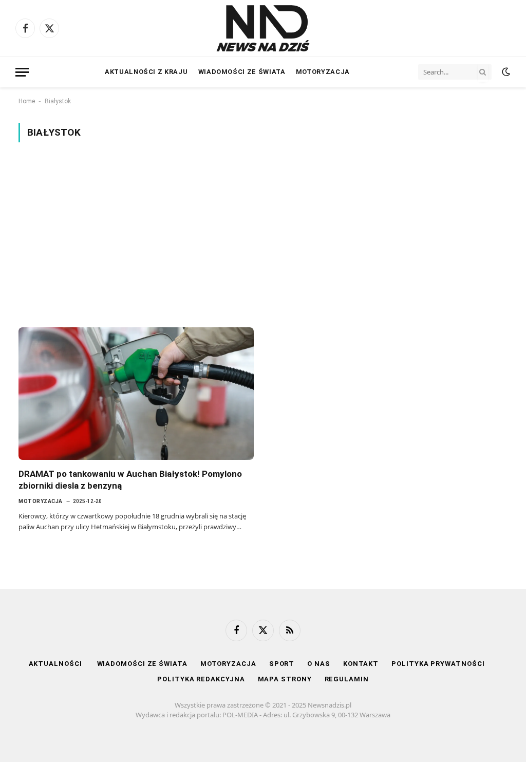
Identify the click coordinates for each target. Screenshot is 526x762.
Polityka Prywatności (437, 663)
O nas (318, 663)
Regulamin (347, 679)
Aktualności (56, 663)
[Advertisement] (263, 235)
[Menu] (22, 72)
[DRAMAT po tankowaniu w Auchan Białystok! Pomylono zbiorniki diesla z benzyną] (136, 393)
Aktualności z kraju (146, 72)
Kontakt (361, 663)
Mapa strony (285, 679)
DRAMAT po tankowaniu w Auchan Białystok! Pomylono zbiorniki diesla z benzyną (130, 480)
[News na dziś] (263, 28)
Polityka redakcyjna (201, 679)
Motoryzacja (323, 72)
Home (26, 101)
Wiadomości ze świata (242, 72)
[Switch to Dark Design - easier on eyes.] (505, 72)
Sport (282, 663)
